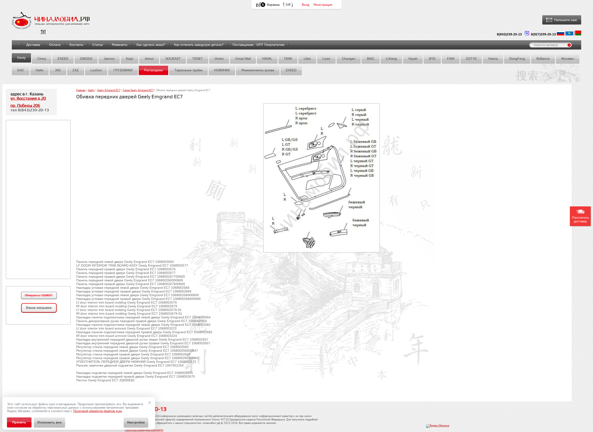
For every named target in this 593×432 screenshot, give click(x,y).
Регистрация (322, 4)
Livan (326, 58)
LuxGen (96, 70)
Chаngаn (348, 58)
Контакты (76, 45)
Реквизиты (119, 45)
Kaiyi (129, 58)
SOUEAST (173, 58)
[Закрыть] (149, 402)
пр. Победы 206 (25, 105)
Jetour (149, 58)
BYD (432, 58)
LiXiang (391, 58)
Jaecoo (109, 58)
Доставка (33, 45)
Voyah (412, 58)
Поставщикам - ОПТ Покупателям (258, 45)
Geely (21, 57)
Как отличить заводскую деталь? (199, 45)
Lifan (307, 58)
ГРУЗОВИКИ (123, 70)
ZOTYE (471, 58)
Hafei (39, 70)
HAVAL (267, 58)
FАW (450, 58)
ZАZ (76, 70)
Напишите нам (565, 20)
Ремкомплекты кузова (257, 70)
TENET (197, 58)
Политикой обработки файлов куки (97, 411)
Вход (305, 4)
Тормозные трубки (188, 70)
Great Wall (243, 58)
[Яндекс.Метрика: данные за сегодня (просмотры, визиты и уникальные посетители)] (437, 426)
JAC (58, 70)
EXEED (63, 58)
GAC (20, 70)
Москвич (567, 58)
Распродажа (153, 70)
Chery (41, 58)
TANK (288, 58)
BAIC (370, 58)
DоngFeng (517, 58)
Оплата (54, 45)
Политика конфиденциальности (144, 430)
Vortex (219, 58)
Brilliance (543, 58)
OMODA (86, 58)
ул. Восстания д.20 (28, 98)
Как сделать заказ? (150, 45)
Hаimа (493, 58)
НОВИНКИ (222, 70)
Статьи (97, 45)
